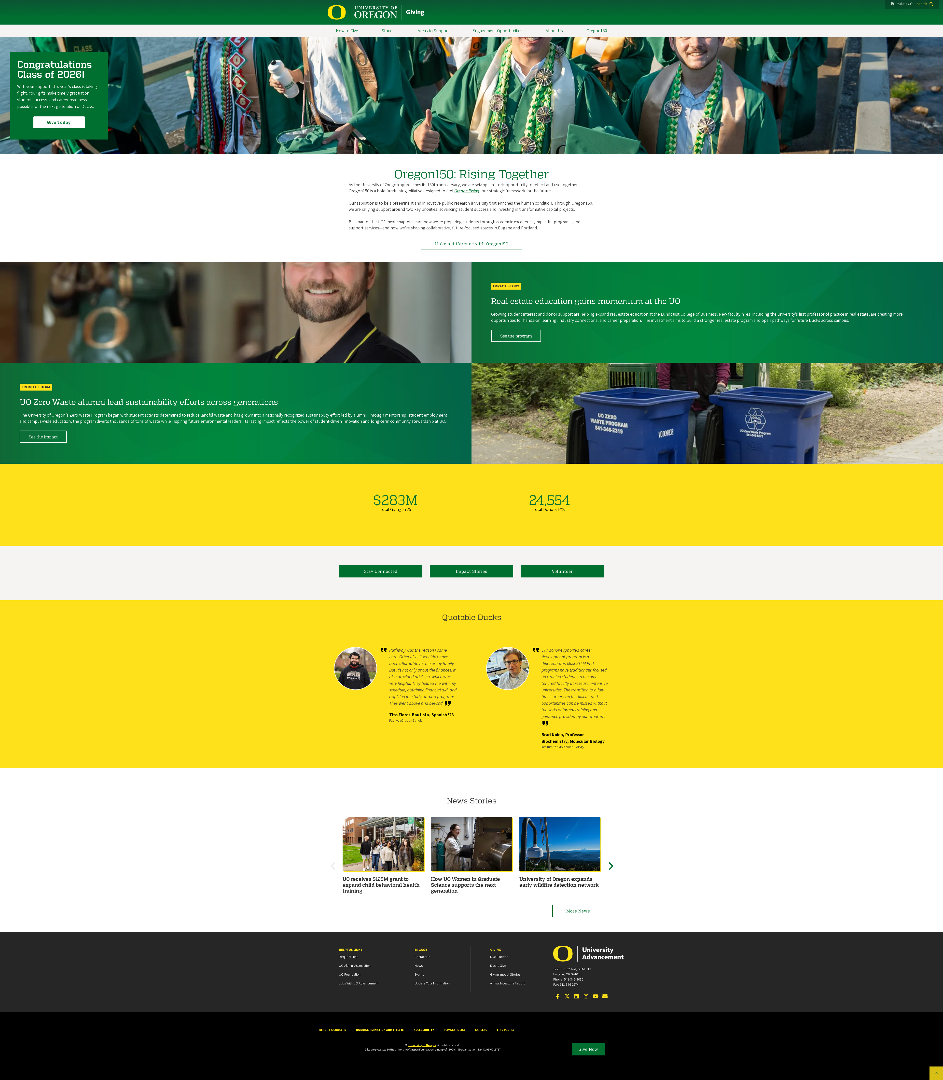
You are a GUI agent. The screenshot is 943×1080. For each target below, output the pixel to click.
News (419, 965)
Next (611, 870)
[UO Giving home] (376, 12)
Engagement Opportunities (497, 31)
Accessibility (424, 1030)
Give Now (588, 1049)
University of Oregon (422, 1045)
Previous (334, 870)
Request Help (349, 956)
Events (419, 974)
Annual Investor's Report (507, 983)
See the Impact (43, 437)
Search (922, 3)
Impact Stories (471, 571)
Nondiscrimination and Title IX (380, 1030)
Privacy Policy (454, 1030)
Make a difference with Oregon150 (471, 243)
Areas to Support (433, 31)
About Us (554, 31)
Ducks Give (498, 965)
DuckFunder (499, 956)
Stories (388, 31)
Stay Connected (381, 571)
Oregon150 (596, 31)
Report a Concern (332, 1030)
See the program (516, 336)
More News (578, 911)
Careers (481, 1030)
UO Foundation (350, 974)
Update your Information (432, 983)
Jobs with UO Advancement (358, 983)
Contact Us (422, 956)
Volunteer (562, 571)
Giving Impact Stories (505, 974)
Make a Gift (905, 3)
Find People (505, 1030)
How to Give (347, 31)
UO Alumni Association (355, 965)
